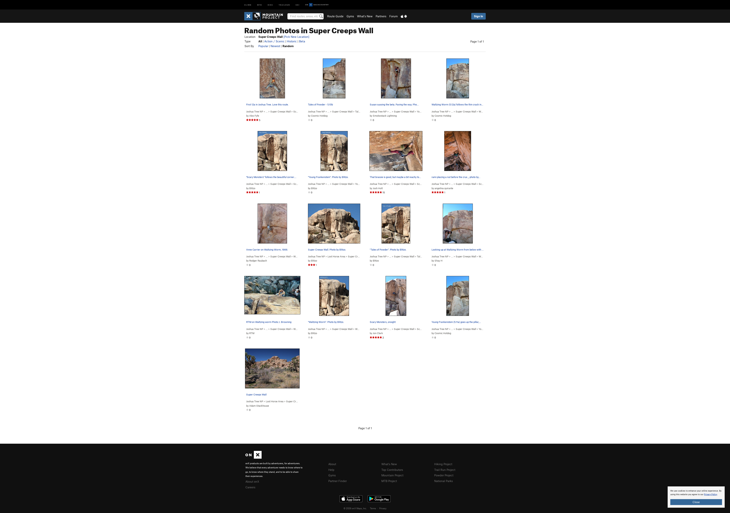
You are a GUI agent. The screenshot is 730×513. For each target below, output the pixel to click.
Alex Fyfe (254, 115)
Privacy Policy (710, 494)
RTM (251, 333)
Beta (302, 41)
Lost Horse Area (336, 256)
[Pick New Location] (296, 36)
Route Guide (335, 16)
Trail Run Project (444, 469)
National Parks (443, 481)
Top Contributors (392, 469)
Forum (393, 16)
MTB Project (389, 481)
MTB (259, 4)
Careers (250, 487)
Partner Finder (337, 481)
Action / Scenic (274, 41)
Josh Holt (378, 188)
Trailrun (284, 4)
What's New (365, 16)
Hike (270, 4)
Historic (292, 41)
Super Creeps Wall (280, 111)
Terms (373, 508)
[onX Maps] (253, 457)
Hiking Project (443, 464)
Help (331, 469)
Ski (298, 4)
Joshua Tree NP (254, 111)
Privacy (382, 508)
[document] (696, 497)
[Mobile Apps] (404, 16)
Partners (381, 16)
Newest (275, 46)
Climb (248, 4)
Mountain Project (392, 475)
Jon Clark (378, 333)
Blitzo (252, 188)
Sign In (478, 16)
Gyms (350, 16)
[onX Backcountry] (317, 5)
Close (696, 502)
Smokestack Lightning (385, 115)
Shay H (439, 260)
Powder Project (443, 475)
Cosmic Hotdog (319, 115)
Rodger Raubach (258, 260)
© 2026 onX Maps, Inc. (355, 508)
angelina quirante (444, 188)
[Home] (265, 16)
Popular (263, 46)
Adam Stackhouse (259, 405)
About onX (252, 481)
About (332, 464)
